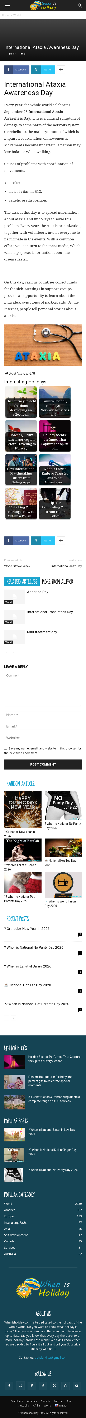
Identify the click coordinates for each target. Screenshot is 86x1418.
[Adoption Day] (14, 597)
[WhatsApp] (65, 1386)
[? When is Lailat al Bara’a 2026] (23, 850)
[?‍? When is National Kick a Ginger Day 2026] (14, 1155)
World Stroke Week (17, 566)
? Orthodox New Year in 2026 (27, 929)
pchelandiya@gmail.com (51, 1357)
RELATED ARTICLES (22, 581)
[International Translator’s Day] (14, 617)
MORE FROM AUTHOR (57, 581)
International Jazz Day (66, 566)
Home (5, 15)
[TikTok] (43, 1386)
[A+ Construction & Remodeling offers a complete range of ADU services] (14, 1102)
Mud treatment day (42, 632)
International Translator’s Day (50, 612)
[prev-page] (6, 652)
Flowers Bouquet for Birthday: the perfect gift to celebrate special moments (50, 1081)
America (32, 1401)
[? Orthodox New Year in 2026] (23, 809)
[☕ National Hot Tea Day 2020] (63, 848)
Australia (24, 1405)
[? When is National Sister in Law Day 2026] (14, 1135)
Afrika (36, 1405)
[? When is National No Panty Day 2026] (63, 805)
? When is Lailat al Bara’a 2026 (27, 966)
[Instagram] (20, 1385)
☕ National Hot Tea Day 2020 (27, 985)
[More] (61, 69)
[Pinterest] (32, 1386)
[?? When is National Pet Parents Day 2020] (23, 882)
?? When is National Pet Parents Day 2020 (36, 1004)
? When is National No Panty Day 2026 (33, 947)
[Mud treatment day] (14, 637)
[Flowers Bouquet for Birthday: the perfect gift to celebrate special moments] (14, 1082)
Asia (69, 1401)
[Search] (80, 5)
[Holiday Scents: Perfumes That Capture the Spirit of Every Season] (14, 1062)
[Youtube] (77, 1386)
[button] (7, 5)
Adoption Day (37, 592)
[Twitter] (54, 1386)
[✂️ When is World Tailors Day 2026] (63, 885)
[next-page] (13, 652)
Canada (45, 1401)
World (17, 15)
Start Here (17, 1401)
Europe (58, 1401)
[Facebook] (9, 1386)
